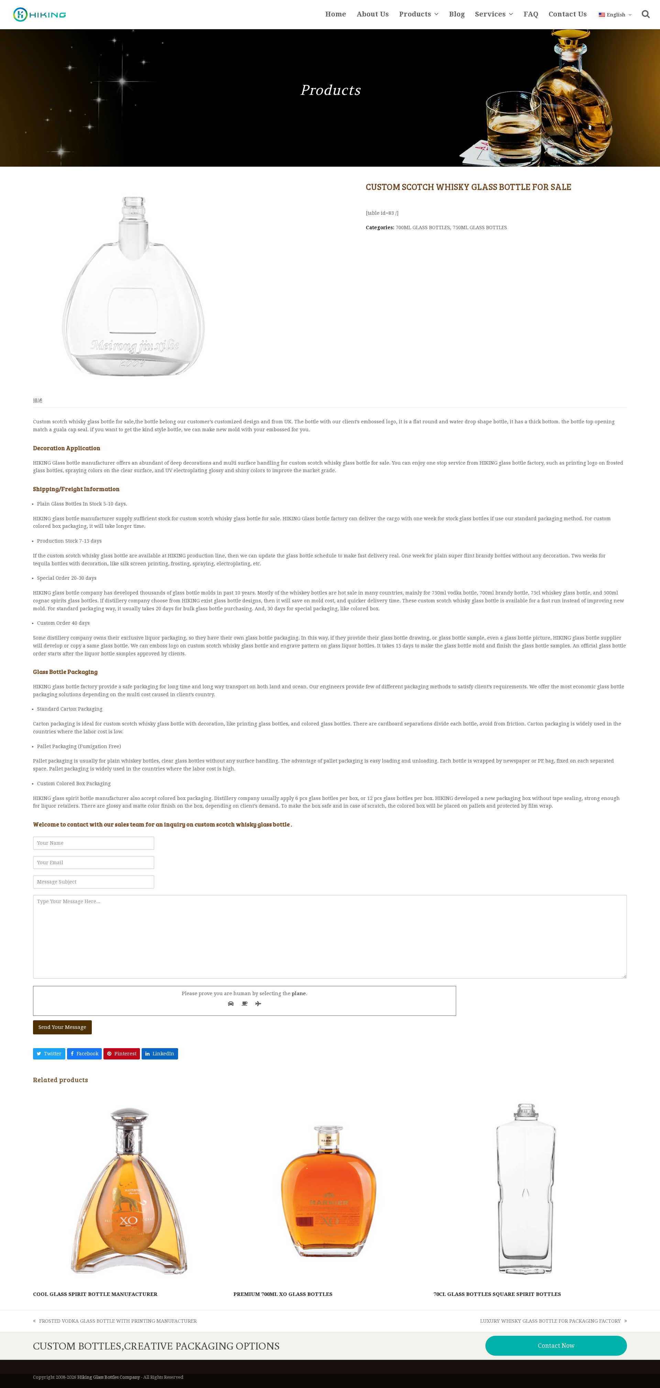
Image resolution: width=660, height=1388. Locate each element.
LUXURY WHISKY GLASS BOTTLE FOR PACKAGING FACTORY (550, 1321)
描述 (38, 400)
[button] (646, 14)
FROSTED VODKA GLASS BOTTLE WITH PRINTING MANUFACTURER (115, 1321)
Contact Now (556, 1345)
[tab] (38, 400)
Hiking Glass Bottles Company (108, 1377)
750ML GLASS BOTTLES (480, 227)
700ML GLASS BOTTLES (423, 227)
